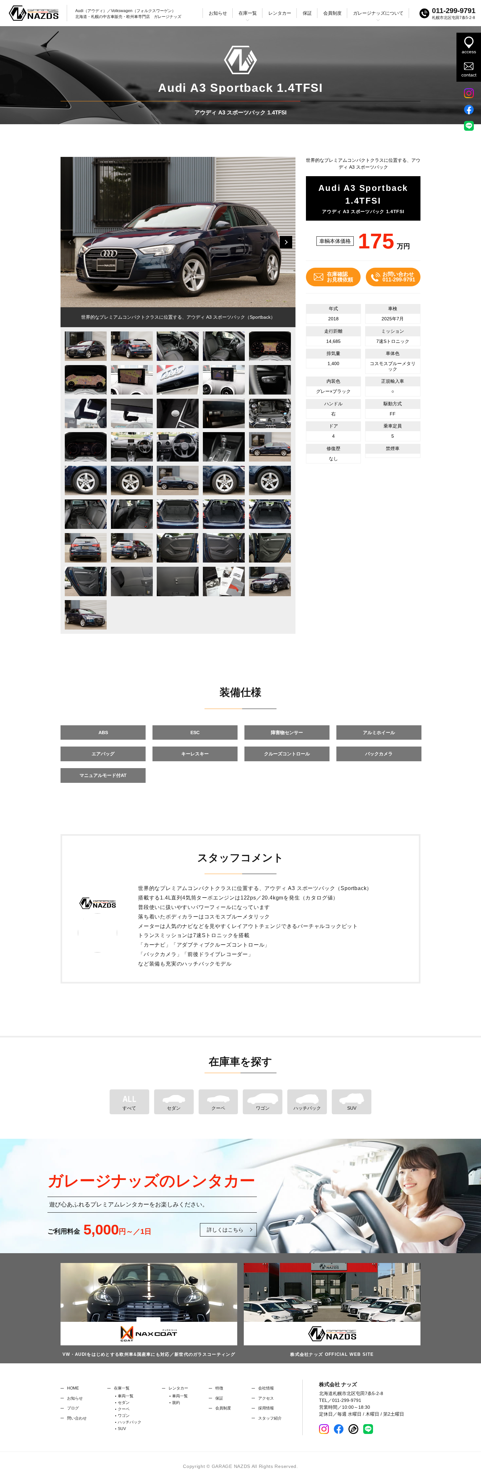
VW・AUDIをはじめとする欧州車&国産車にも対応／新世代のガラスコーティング (148, 1354)
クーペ (218, 1108)
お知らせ (218, 13)
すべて (129, 1108)
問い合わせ (77, 1418)
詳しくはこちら (225, 1230)
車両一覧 (126, 1396)
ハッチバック (307, 1108)
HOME (73, 1388)
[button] (286, 242)
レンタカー (279, 13)
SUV (351, 1108)
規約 (176, 1402)
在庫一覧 (122, 1388)
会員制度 (332, 13)
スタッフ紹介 (270, 1418)
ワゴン (263, 1108)
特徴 (219, 1388)
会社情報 (266, 1388)
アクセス (266, 1398)
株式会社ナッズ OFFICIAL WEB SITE (332, 1354)
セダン (174, 1108)
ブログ (73, 1408)
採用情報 (266, 1408)
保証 (307, 13)
